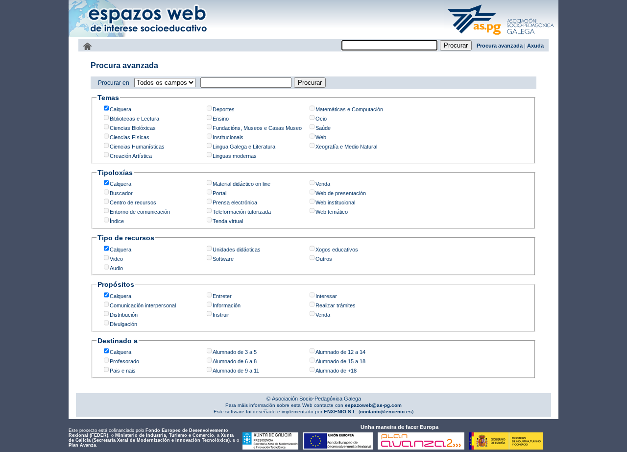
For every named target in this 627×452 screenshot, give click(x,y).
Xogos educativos (336, 249)
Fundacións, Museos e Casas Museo (257, 128)
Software (223, 259)
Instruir (221, 315)
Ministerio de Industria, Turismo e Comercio (164, 435)
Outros (323, 259)
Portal (219, 193)
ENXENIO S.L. (339, 411)
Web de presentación (340, 193)
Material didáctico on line (241, 184)
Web (320, 137)
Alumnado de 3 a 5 (235, 352)
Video (116, 259)
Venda (322, 184)
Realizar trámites (335, 305)
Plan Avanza (82, 445)
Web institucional (335, 202)
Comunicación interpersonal (143, 305)
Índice (117, 221)
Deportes (224, 109)
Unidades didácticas (237, 249)
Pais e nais (123, 371)
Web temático (331, 212)
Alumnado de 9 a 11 (236, 371)
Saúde (323, 128)
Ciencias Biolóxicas (133, 128)
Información (227, 305)
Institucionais (228, 137)
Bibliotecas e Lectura (134, 119)
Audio (116, 268)
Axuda (535, 46)
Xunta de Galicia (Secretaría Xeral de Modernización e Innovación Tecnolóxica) (151, 438)
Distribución (124, 315)
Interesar (326, 296)
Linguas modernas (235, 156)
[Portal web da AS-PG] (501, 36)
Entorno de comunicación (140, 212)
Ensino (221, 119)
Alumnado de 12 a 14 (340, 352)
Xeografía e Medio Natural (346, 147)
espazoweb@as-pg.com (372, 405)
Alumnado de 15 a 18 (340, 361)
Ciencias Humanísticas (137, 147)
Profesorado (124, 361)
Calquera (120, 109)
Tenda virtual (228, 221)
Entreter (222, 296)
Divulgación (123, 324)
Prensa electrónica (235, 202)
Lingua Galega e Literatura (244, 147)
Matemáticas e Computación (349, 109)
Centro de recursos (133, 202)
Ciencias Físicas (129, 137)
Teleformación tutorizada (242, 212)
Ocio (321, 119)
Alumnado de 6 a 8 (235, 361)
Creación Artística (131, 156)
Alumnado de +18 (336, 371)
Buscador (121, 193)
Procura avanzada (500, 46)
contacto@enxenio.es (386, 411)
